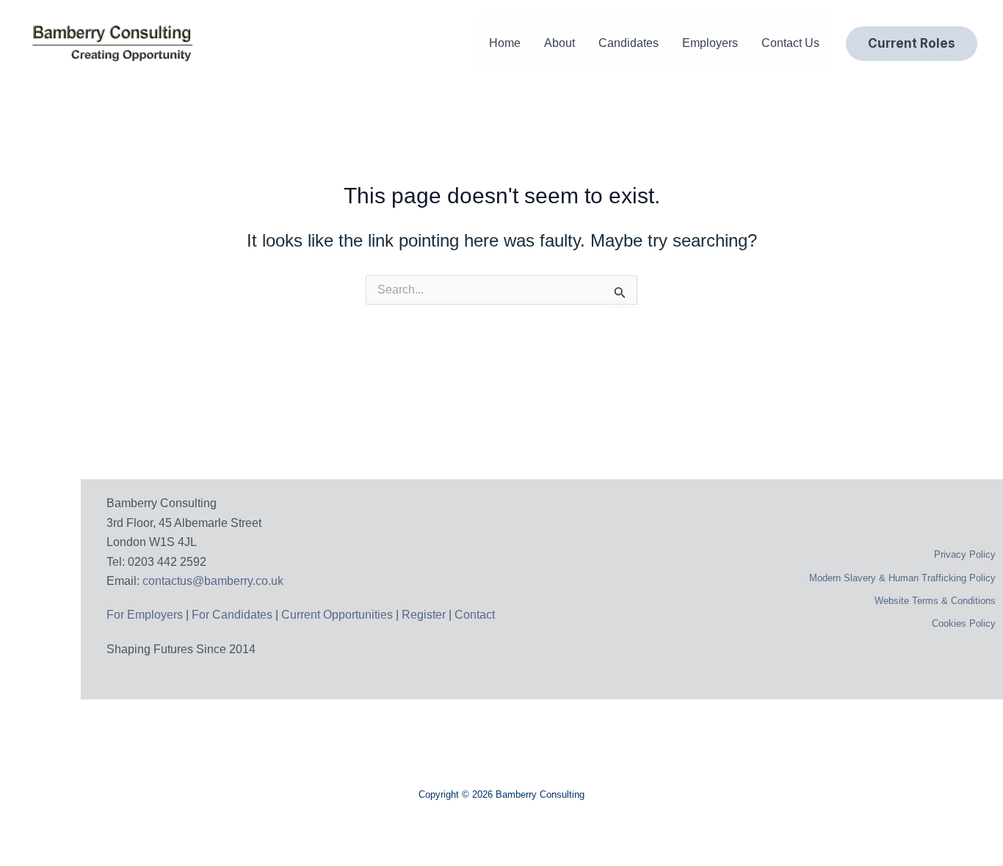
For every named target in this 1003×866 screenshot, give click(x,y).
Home (505, 43)
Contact (475, 614)
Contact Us (790, 43)
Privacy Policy (965, 554)
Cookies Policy (964, 623)
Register (425, 614)
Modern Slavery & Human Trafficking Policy (902, 577)
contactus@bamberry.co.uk (212, 581)
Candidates (628, 43)
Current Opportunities (338, 614)
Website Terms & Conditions (935, 600)
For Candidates (232, 614)
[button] (911, 43)
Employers (710, 43)
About (559, 43)
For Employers (144, 614)
